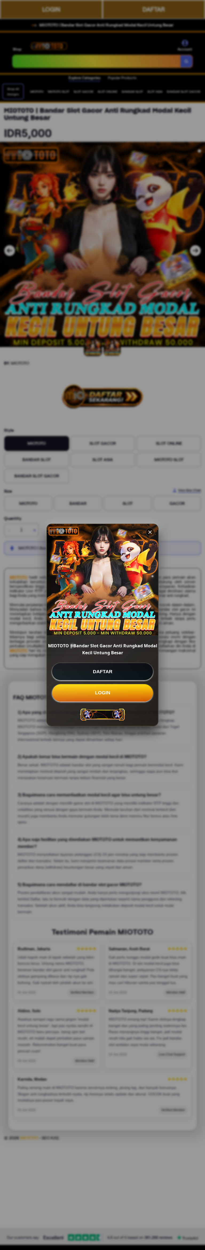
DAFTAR (102, 671)
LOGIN (102, 692)
